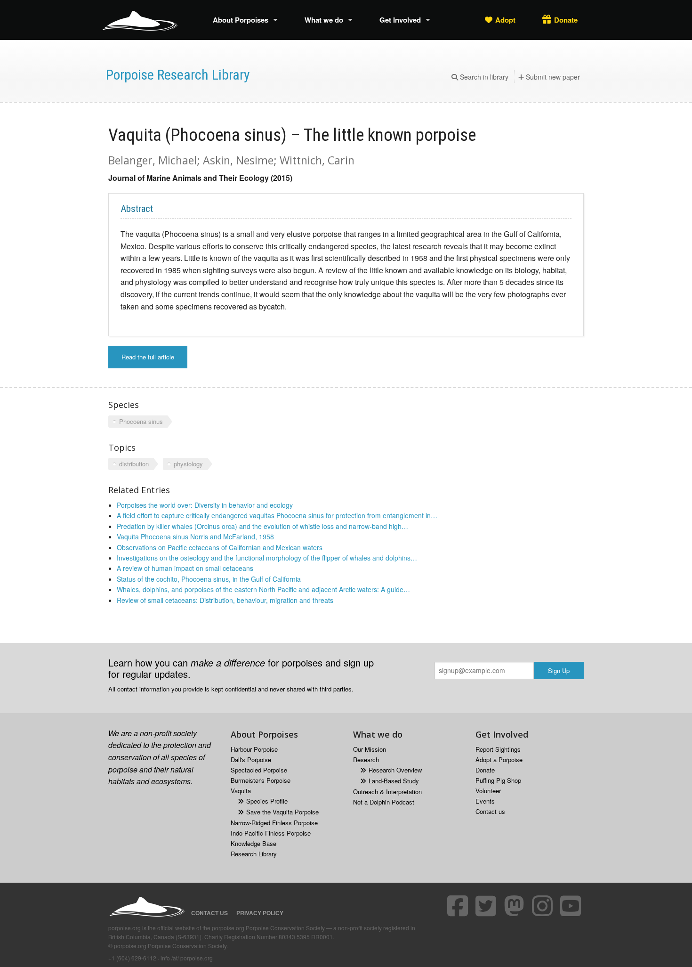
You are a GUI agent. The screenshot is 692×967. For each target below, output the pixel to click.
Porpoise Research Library (178, 74)
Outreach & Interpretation (387, 791)
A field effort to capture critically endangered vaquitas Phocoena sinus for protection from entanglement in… (277, 515)
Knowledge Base (253, 843)
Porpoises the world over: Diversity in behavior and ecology (205, 505)
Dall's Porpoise (251, 759)
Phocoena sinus (141, 421)
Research (366, 759)
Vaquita (241, 790)
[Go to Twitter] (487, 906)
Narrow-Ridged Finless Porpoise (274, 822)
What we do (324, 20)
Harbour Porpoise (254, 749)
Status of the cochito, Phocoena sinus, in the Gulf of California (209, 579)
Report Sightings (498, 749)
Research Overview (395, 769)
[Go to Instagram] (543, 906)
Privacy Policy (259, 913)
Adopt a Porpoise (499, 759)
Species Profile (267, 800)
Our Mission (369, 749)
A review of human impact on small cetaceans (185, 568)
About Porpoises (240, 20)
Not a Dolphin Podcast (383, 801)
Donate (566, 20)
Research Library (254, 853)
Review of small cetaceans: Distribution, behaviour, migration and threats (225, 600)
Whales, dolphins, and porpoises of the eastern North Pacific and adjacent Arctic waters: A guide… (263, 589)
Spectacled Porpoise (259, 769)
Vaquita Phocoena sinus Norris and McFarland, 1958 (195, 536)
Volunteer (488, 790)
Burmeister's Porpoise (260, 780)
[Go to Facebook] (459, 906)
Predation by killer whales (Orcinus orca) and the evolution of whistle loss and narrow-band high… (262, 526)
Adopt (505, 20)
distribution (134, 463)
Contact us (490, 811)
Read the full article (147, 356)
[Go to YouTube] (572, 906)
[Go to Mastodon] (515, 906)
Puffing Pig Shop (498, 780)
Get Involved (400, 20)
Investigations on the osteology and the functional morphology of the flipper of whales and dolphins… (267, 557)
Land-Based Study (394, 780)
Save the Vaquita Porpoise (282, 811)
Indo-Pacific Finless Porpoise (271, 833)
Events (485, 800)
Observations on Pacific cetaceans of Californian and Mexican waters (219, 547)
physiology (188, 463)
